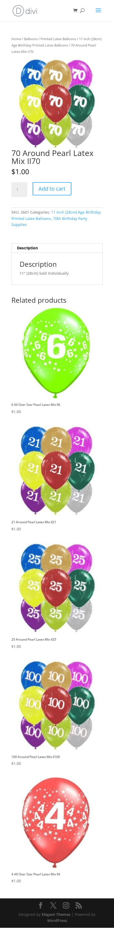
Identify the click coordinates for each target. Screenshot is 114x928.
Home (16, 38)
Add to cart (51, 188)
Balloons (31, 38)
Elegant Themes (56, 914)
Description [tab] (27, 247)
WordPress (57, 920)
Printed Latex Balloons (58, 38)
